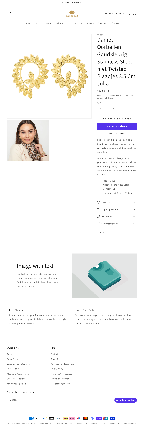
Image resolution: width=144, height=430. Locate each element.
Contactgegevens (109, 423)
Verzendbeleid (95, 423)
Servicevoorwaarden (16, 378)
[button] (10, 13)
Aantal (99, 103)
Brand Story (12, 359)
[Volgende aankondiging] (136, 2)
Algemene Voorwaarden (18, 374)
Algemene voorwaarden (78, 423)
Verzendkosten (123, 95)
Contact (10, 354)
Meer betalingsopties (117, 133)
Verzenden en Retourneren (19, 364)
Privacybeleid (62, 423)
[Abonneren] (54, 400)
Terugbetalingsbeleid (16, 383)
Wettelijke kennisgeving (127, 423)
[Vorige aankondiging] (8, 2)
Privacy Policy (13, 369)
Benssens (17, 424)
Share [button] (102, 232)
